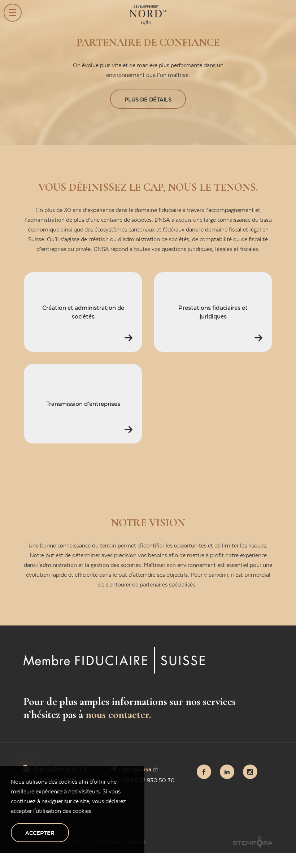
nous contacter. (118, 714)
